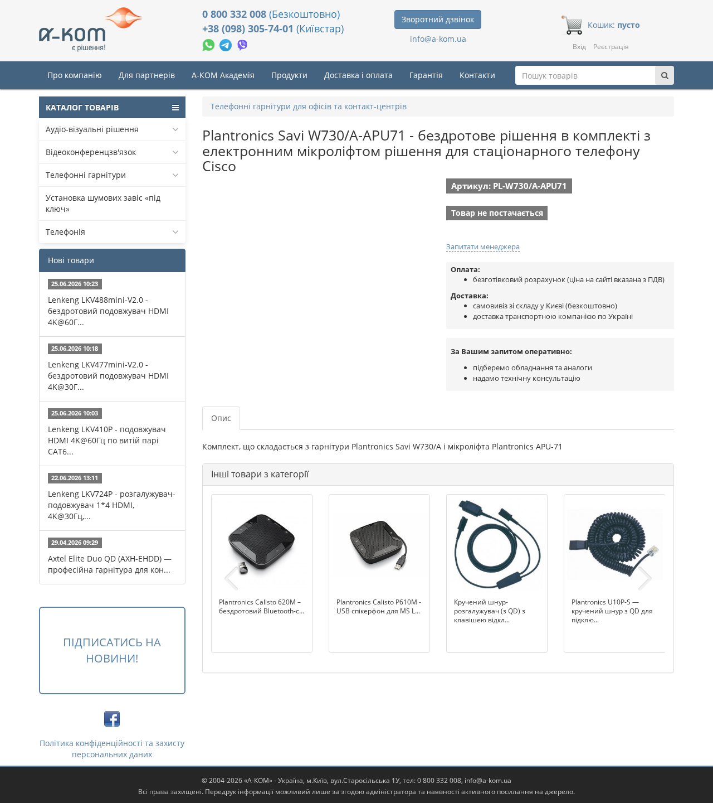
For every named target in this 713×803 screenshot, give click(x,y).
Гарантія (426, 75)
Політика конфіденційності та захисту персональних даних (112, 749)
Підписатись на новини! (112, 650)
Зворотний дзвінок (438, 19)
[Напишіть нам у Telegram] (226, 43)
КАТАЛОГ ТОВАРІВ (82, 107)
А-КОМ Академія (223, 75)
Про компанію (74, 75)
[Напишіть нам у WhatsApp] (209, 43)
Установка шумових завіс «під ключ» (103, 203)
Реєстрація (611, 46)
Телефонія (65, 231)
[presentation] (231, 579)
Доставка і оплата (358, 75)
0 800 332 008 (235, 14)
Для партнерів (147, 75)
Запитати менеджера (483, 246)
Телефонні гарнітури (86, 175)
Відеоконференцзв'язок (91, 152)
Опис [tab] (221, 418)
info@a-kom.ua (438, 38)
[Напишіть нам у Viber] (242, 43)
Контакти (477, 75)
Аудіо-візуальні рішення (92, 129)
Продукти (289, 75)
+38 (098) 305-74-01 (249, 28)
